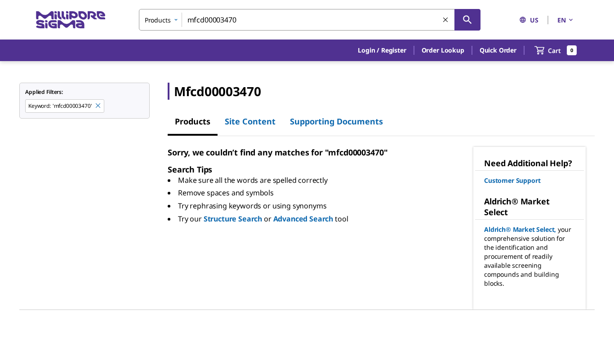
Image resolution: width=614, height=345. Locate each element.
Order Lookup (443, 50)
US (534, 20)
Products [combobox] (158, 20)
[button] (382, 50)
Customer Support (512, 180)
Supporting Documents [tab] (336, 121)
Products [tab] (192, 121)
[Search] (467, 20)
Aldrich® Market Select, (520, 229)
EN (561, 20)
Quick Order (498, 50)
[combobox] (310, 20)
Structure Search (233, 219)
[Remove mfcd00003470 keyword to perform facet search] (98, 106)
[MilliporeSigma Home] (70, 20)
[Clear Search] (446, 20)
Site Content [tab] (250, 121)
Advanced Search (303, 219)
